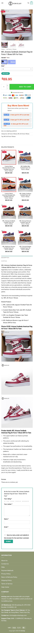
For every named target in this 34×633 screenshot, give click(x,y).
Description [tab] (5, 257)
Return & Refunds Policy (9, 577)
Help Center (5, 587)
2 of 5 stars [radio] (7, 501)
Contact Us (5, 564)
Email (6, 527)
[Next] (29, 25)
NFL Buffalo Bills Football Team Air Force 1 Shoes (25, 168)
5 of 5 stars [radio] (25, 501)
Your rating (8, 499)
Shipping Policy (6, 580)
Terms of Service (6, 584)
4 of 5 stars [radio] (18, 501)
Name (6, 519)
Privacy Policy (6, 574)
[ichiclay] (15, 3)
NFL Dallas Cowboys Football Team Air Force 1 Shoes (25, 195)
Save (4, 11)
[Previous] (4, 25)
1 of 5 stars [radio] (4, 501)
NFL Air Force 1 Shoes (23, 133)
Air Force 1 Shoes (11, 49)
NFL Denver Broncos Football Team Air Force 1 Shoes (25, 222)
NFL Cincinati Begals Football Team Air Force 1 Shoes (25, 248)
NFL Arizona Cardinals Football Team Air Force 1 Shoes (8, 222)
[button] (2, 3)
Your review (8, 504)
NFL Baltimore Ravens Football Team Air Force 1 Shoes (9, 248)
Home (3, 49)
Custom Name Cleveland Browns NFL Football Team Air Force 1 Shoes (8, 169)
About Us (4, 560)
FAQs (3, 567)
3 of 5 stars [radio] (12, 501)
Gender (3, 57)
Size (2, 66)
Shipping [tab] (4, 261)
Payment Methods (7, 570)
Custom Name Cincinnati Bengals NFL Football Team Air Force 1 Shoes (8, 196)
